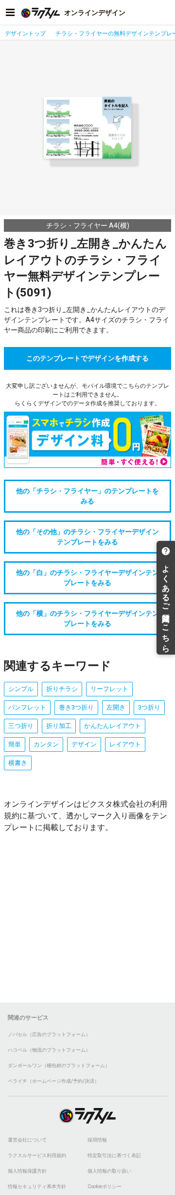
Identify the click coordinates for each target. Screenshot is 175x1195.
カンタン (46, 744)
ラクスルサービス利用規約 (37, 1155)
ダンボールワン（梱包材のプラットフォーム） (59, 1065)
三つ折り (21, 725)
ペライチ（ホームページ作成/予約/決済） (53, 1081)
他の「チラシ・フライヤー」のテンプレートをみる (87, 496)
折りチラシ (62, 689)
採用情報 (97, 1140)
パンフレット (27, 707)
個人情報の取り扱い (109, 1171)
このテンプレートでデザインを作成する (87, 358)
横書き (17, 762)
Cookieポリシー (105, 1186)
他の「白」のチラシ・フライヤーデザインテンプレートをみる (87, 578)
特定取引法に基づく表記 (114, 1155)
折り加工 (58, 725)
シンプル (21, 689)
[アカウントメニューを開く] (165, 12)
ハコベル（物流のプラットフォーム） (49, 1050)
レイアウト (125, 744)
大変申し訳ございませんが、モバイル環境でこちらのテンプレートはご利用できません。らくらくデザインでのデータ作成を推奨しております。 (87, 394)
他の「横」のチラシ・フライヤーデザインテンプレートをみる (87, 618)
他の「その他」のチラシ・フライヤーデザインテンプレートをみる (87, 537)
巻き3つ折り (76, 707)
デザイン (84, 744)
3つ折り (149, 707)
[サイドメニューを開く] (10, 12)
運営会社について (27, 1140)
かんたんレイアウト (112, 725)
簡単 (14, 744)
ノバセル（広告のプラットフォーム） (49, 1034)
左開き (115, 707)
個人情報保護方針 (27, 1171)
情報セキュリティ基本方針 (37, 1186)
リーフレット (109, 689)
